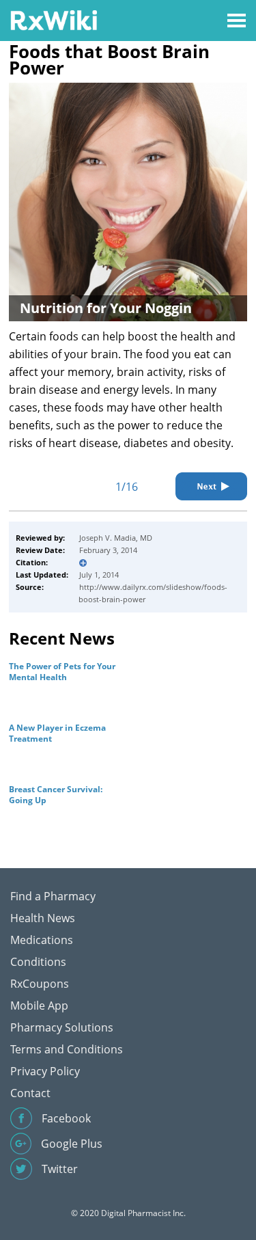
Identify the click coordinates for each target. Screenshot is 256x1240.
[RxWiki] (53, 19)
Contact (30, 1093)
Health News (42, 918)
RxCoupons (39, 983)
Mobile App (39, 1005)
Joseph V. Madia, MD (115, 538)
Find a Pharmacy (53, 896)
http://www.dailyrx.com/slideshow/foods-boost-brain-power (153, 593)
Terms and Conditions (66, 1049)
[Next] (211, 486)
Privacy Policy (45, 1071)
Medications (41, 939)
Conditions (38, 961)
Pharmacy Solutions (61, 1027)
